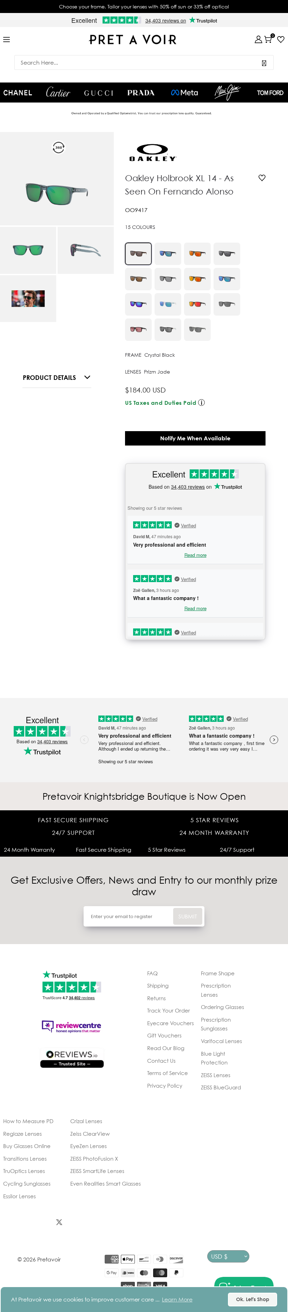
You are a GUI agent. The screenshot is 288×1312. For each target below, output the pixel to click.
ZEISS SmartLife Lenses (97, 1171)
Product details (49, 377)
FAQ (152, 973)
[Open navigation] (6, 39)
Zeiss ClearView (90, 1133)
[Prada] (141, 92)
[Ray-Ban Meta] (184, 93)
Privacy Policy (164, 1085)
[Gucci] (98, 92)
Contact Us (161, 1060)
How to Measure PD (28, 1121)
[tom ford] (270, 93)
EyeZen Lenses (88, 1146)
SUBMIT (187, 916)
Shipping (158, 985)
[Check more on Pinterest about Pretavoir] (84, 1223)
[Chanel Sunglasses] (18, 92)
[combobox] (144, 62)
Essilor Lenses (19, 1196)
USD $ (219, 1256)
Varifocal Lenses (221, 1041)
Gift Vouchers (164, 1035)
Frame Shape (218, 973)
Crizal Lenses (86, 1121)
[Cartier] (58, 91)
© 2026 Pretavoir (39, 1259)
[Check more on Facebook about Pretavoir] (7, 1223)
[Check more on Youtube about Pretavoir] (110, 1223)
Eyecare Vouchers (170, 1023)
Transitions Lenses (25, 1158)
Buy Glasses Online (27, 1146)
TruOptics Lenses (24, 1171)
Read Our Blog (165, 1048)
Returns (156, 998)
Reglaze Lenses (22, 1133)
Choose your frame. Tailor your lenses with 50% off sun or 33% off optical (144, 6)
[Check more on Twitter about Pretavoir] (59, 1223)
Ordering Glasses (222, 1007)
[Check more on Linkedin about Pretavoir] (136, 1223)
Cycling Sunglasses (27, 1183)
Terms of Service (167, 1073)
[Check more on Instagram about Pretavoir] (33, 1223)
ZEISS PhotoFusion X (94, 1158)
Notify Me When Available (195, 438)
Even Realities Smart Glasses (105, 1183)
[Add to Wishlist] (262, 178)
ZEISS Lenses (215, 1075)
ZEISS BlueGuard (221, 1087)
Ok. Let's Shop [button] (252, 1299)
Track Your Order (168, 1010)
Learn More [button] (177, 1299)
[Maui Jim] (228, 92)
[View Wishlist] (279, 39)
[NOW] (264, 62)
